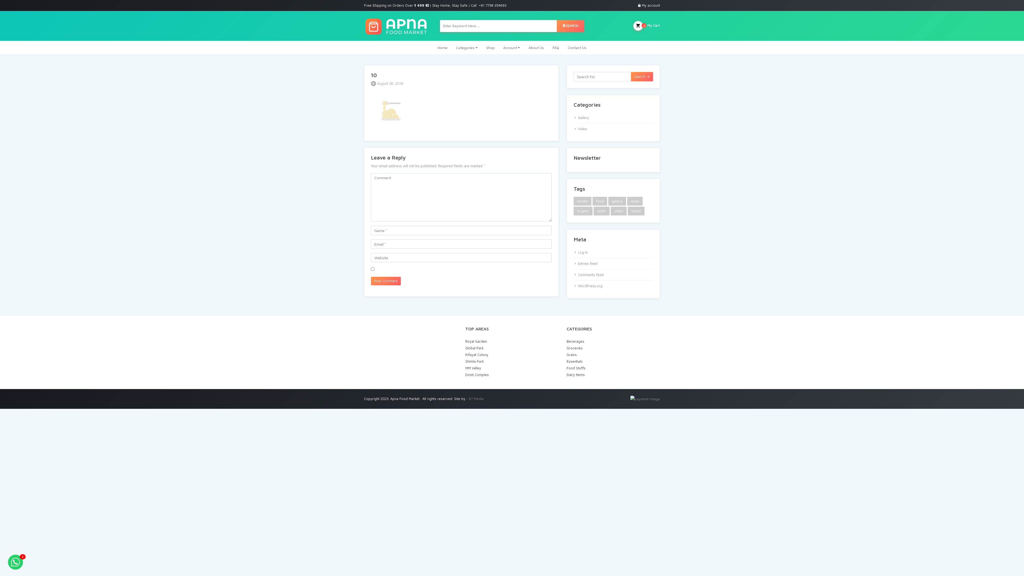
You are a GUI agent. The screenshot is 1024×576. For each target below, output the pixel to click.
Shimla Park (474, 361)
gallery (617, 201)
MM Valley (473, 368)
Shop (490, 47)
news (635, 201)
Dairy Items (576, 375)
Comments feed (591, 275)
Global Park (474, 348)
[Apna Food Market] (396, 25)
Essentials (575, 361)
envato (582, 201)
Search (572, 25)
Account (510, 47)
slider (601, 211)
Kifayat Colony (476, 355)
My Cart (651, 25)
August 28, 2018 (389, 83)
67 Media (476, 399)
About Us (536, 47)
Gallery (583, 117)
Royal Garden (476, 341)
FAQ (556, 47)
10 (374, 75)
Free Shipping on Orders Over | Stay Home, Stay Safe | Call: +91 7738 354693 (435, 5)
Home (442, 47)
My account (651, 5)
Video (582, 129)
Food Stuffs (576, 368)
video (618, 211)
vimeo (636, 211)
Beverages (575, 341)
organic (583, 211)
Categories (465, 47)
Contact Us (577, 47)
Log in (583, 252)
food (600, 201)
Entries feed (588, 263)
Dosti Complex (477, 375)
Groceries (575, 348)
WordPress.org (590, 286)
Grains (572, 355)
